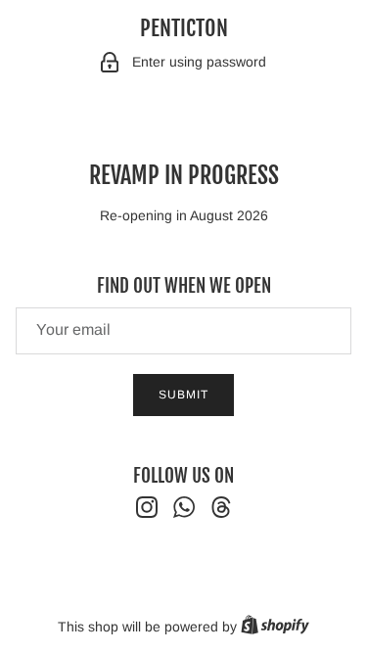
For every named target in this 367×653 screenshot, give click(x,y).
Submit (183, 394)
